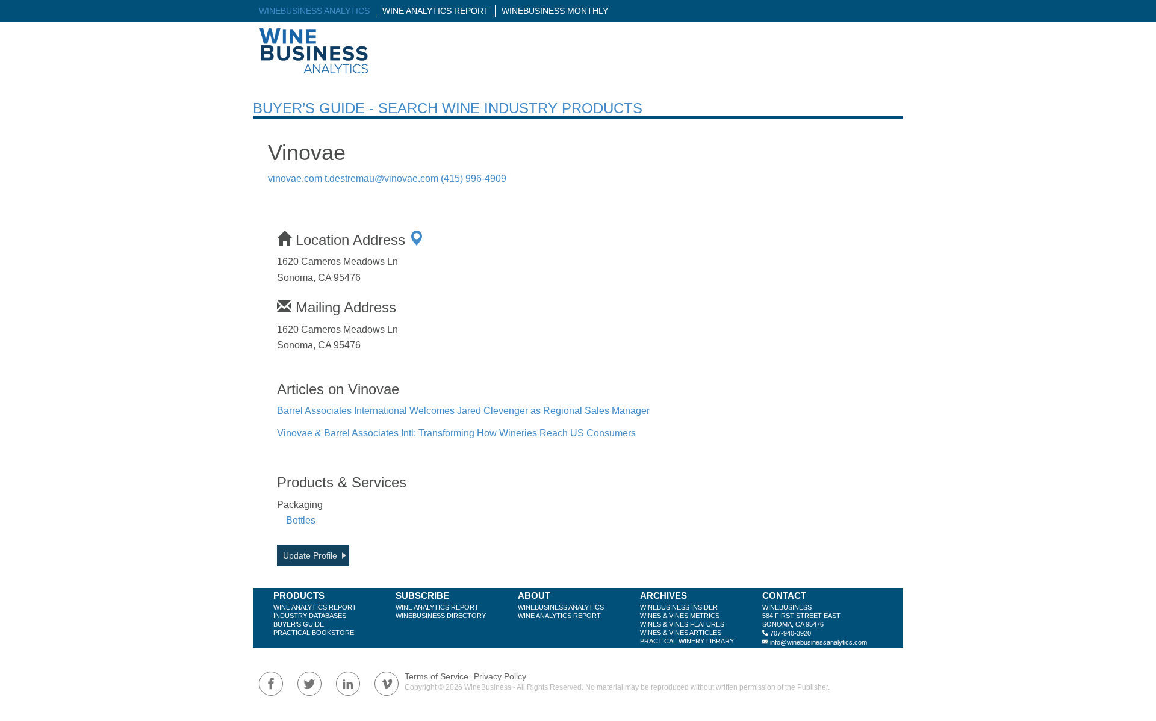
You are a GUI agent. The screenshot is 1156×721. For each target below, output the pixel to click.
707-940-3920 (790, 633)
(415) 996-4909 (473, 178)
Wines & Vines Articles (680, 632)
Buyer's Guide (298, 624)
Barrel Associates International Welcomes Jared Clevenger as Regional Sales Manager (463, 411)
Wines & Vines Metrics (679, 615)
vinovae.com (295, 178)
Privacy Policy (500, 676)
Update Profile (310, 555)
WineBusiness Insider (679, 607)
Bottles (300, 520)
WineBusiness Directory (441, 615)
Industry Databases (309, 615)
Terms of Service (436, 676)
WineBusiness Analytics (314, 11)
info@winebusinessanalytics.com (818, 642)
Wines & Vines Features (682, 624)
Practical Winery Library (687, 641)
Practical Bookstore (313, 632)
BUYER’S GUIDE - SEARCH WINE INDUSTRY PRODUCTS (447, 108)
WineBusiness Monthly (555, 11)
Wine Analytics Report (435, 11)
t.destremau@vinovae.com (381, 178)
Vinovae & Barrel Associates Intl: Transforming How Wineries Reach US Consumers (456, 433)
